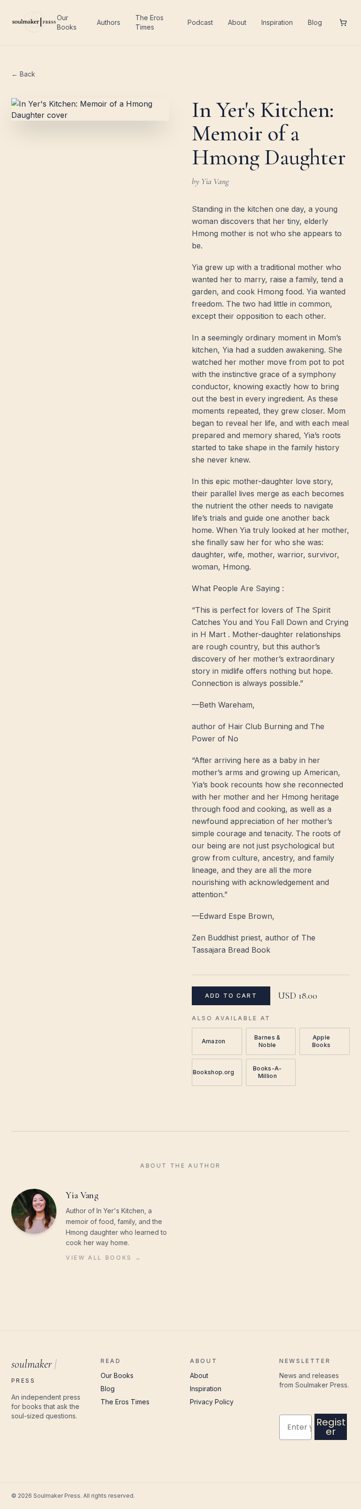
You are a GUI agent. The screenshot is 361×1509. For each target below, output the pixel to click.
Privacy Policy (212, 1402)
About (237, 22)
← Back (23, 74)
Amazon (216, 1041)
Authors (108, 22)
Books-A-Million (270, 1072)
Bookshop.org (216, 1072)
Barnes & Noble (271, 1041)
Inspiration (277, 22)
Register (330, 1427)
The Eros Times (149, 22)
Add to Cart (231, 995)
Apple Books (327, 1041)
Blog (315, 22)
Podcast (200, 22)
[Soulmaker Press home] (34, 22)
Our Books (67, 22)
